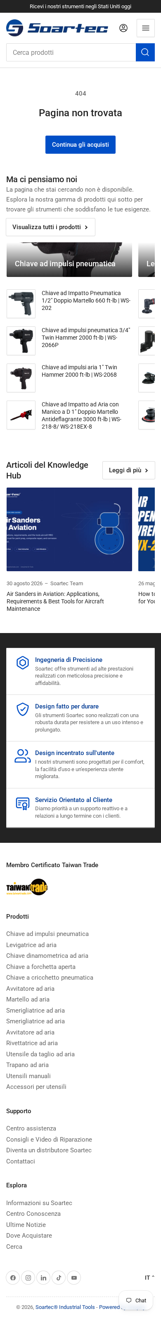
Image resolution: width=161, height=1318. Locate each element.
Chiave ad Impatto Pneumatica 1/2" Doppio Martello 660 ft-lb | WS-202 (86, 300)
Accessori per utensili (36, 1087)
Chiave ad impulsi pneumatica (47, 934)
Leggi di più (125, 470)
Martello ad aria (28, 999)
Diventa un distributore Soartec (49, 1150)
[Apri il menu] (146, 28)
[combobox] (80, 52)
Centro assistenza (31, 1128)
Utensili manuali (28, 1076)
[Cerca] (145, 52)
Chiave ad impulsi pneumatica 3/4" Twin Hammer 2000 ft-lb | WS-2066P (86, 337)
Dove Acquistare (29, 1235)
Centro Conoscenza (33, 1213)
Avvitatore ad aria (30, 988)
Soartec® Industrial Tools (65, 1307)
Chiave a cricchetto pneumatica (49, 977)
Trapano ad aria (27, 1065)
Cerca (14, 1246)
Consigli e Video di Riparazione (49, 1139)
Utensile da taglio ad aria (40, 1054)
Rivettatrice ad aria (32, 1043)
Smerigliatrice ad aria (35, 1010)
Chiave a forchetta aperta (41, 967)
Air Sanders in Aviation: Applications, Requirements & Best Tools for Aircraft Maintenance (55, 601)
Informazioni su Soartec (39, 1203)
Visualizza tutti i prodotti (46, 227)
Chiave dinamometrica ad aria (47, 955)
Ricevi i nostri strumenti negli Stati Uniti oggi (80, 6)
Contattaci (20, 1161)
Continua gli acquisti (80, 144)
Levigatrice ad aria (31, 945)
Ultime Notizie (26, 1225)
